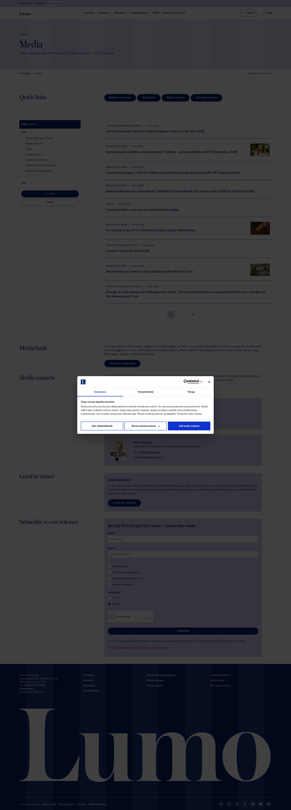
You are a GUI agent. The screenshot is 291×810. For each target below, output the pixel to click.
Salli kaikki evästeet (189, 426)
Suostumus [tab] (100, 392)
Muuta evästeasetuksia (144, 426)
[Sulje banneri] (209, 382)
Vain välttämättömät (102, 426)
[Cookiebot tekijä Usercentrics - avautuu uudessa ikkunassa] (189, 382)
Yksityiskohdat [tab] (145, 392)
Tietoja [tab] (191, 392)
